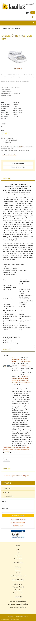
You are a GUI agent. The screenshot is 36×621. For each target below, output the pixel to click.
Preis (2, 130)
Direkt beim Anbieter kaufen (9, 155)
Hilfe (18, 550)
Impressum (18, 556)
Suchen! (6, 460)
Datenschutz (18, 559)
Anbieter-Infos (18, 590)
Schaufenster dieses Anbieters (12, 447)
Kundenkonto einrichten (18, 522)
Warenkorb (18, 570)
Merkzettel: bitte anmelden (18, 167)
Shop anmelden (18, 593)
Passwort (5, 508)
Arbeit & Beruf (7, 488)
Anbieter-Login (18, 584)
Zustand (3, 123)
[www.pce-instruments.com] (18, 534)
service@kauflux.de (20, 607)
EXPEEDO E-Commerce (16, 619)
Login (4, 501)
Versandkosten (19, 146)
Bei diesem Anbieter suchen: (11, 453)
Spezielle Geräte (10, 496)
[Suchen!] (32, 17)
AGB (18, 553)
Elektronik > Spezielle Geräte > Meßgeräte (16, 476)
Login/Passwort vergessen (18, 519)
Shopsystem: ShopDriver (5, 619)
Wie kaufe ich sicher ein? (18, 576)
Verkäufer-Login (18, 525)
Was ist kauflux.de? (18, 587)
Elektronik (6, 492)
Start (4, 28)
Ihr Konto (18, 567)
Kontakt (18, 573)
